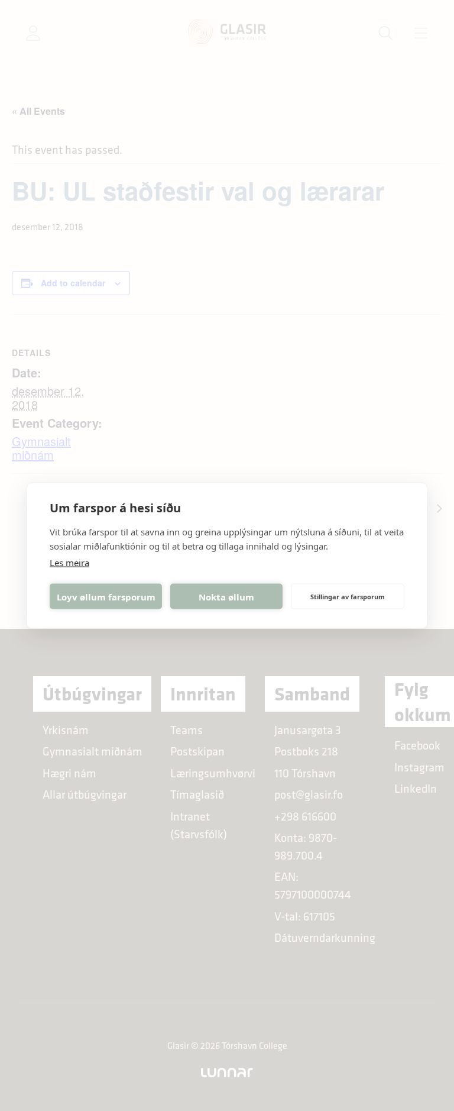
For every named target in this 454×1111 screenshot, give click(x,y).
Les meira (69, 563)
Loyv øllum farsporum (106, 596)
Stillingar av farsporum (347, 596)
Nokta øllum (226, 596)
